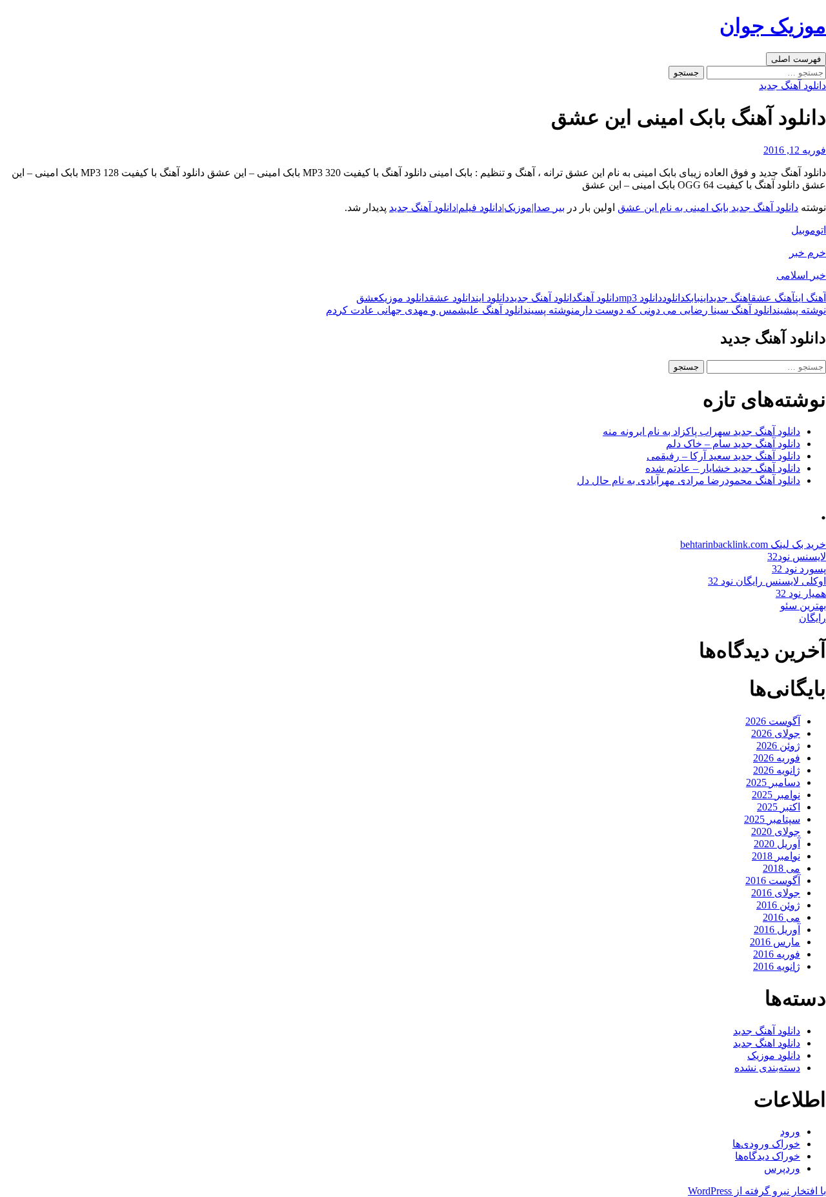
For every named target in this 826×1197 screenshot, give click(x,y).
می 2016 (781, 917)
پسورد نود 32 (799, 568)
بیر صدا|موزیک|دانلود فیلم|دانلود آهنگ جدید (477, 207)
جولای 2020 (775, 831)
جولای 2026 (775, 733)
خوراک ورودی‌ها (766, 1143)
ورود (790, 1131)
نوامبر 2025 (776, 794)
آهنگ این (810, 297)
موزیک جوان (773, 25)
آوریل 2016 (777, 929)
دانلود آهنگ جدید (792, 85)
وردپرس (782, 1168)
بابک (692, 297)
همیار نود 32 (801, 593)
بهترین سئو (803, 605)
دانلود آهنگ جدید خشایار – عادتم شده (722, 468)
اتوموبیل (808, 230)
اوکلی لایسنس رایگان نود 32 (767, 581)
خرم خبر (807, 252)
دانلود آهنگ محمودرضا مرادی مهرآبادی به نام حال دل (688, 480)
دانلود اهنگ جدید (766, 1043)
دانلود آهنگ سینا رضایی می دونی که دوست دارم (700, 310)
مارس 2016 (775, 941)
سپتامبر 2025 (772, 819)
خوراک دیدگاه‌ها (767, 1156)
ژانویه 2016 (776, 966)
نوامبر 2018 (776, 855)
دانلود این (492, 297)
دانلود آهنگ (598, 297)
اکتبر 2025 (778, 806)
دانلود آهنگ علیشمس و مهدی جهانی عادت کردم (450, 310)
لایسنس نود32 (796, 556)
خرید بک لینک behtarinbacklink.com (753, 544)
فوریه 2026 (776, 757)
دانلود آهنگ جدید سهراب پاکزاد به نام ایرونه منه (701, 431)
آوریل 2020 (777, 843)
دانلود (673, 297)
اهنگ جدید (730, 297)
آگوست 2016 (772, 880)
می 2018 (781, 868)
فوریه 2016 (776, 954)
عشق (367, 297)
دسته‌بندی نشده (767, 1067)
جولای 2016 (775, 892)
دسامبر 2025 (773, 782)
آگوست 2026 (772, 721)
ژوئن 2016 (778, 905)
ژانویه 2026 (776, 770)
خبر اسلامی (801, 275)
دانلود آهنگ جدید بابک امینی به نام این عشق (708, 207)
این (704, 297)
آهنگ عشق (773, 297)
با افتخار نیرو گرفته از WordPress (757, 1190)
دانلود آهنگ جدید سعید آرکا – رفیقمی (723, 455)
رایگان (812, 617)
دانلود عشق (452, 297)
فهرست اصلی (796, 59)
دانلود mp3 (640, 297)
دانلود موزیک (404, 297)
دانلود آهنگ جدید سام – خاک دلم (733, 443)
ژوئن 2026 (778, 745)
